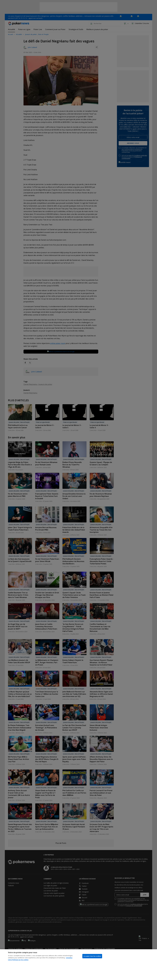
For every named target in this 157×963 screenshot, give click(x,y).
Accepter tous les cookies (92, 956)
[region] (78, 956)
